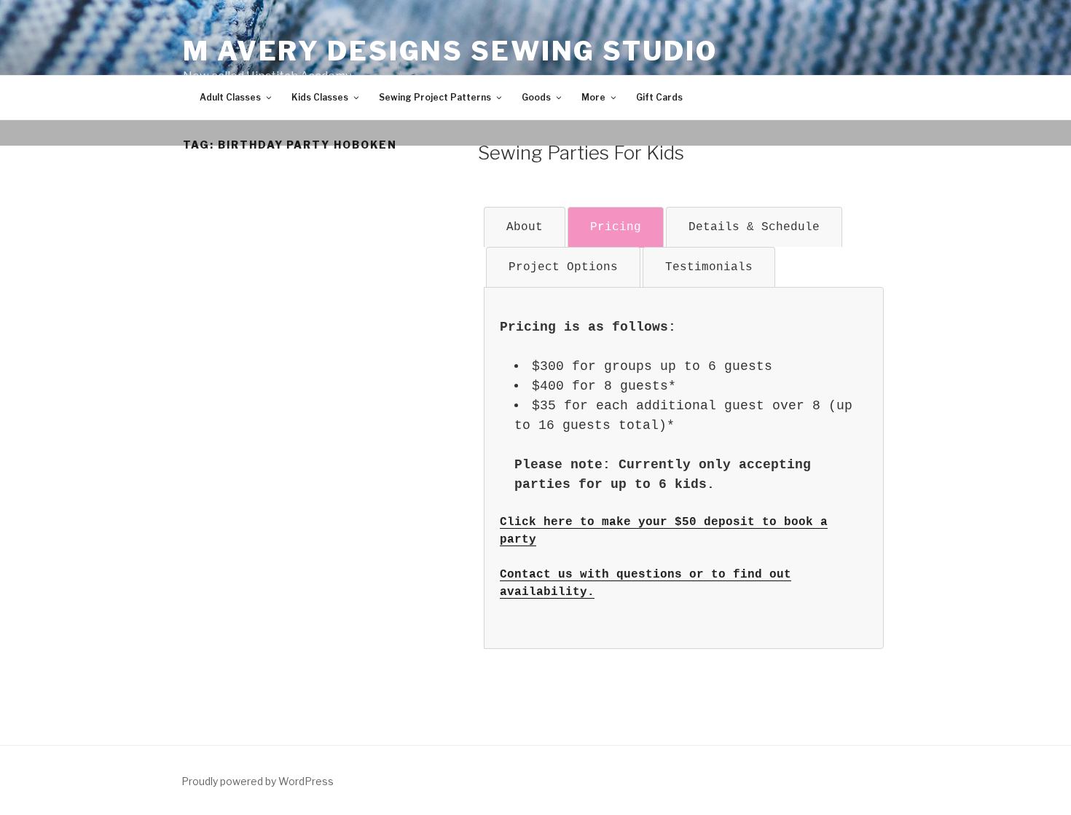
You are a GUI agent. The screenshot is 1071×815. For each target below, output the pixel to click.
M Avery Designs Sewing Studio (450, 51)
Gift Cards (659, 97)
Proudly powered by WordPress (257, 781)
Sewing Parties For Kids (581, 152)
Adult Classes (230, 97)
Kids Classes (319, 97)
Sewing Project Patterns (435, 97)
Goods (536, 97)
